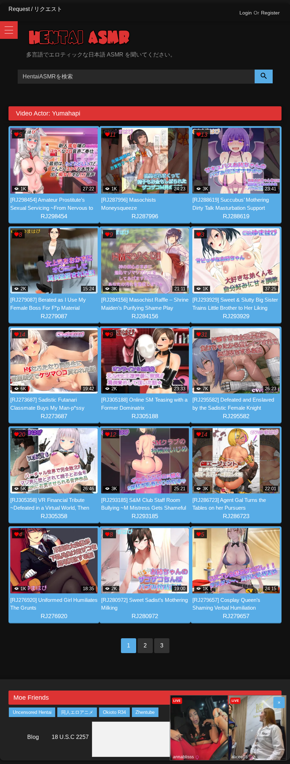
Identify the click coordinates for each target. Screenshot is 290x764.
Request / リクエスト (35, 9)
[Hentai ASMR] (154, 39)
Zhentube (145, 712)
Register (270, 13)
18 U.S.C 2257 (70, 737)
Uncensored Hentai (32, 712)
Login (245, 13)
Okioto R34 (114, 712)
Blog (33, 737)
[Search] (264, 76)
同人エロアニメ (77, 712)
